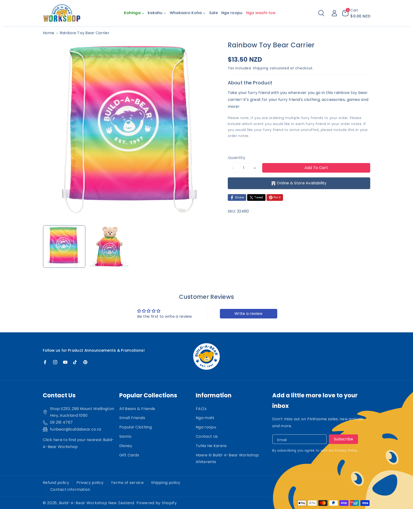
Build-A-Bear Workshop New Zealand (96, 503)
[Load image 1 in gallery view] (64, 246)
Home (48, 33)
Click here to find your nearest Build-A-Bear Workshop (78, 443)
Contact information (70, 489)
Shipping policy (165, 482)
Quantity (236, 157)
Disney (125, 446)
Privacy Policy (346, 450)
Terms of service (127, 482)
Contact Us (207, 436)
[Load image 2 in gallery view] (109, 246)
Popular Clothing (135, 427)
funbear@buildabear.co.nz (75, 429)
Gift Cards (129, 455)
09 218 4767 (61, 422)
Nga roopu (206, 427)
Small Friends (132, 418)
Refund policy (56, 482)
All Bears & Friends (137, 408)
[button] (134, 13)
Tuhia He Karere (211, 446)
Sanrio (125, 436)
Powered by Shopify (156, 503)
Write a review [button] (248, 313)
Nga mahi (205, 418)
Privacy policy (89, 482)
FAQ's (201, 408)
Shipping (260, 68)
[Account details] (334, 13)
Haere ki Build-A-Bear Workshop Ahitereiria (227, 458)
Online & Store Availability (302, 183)
